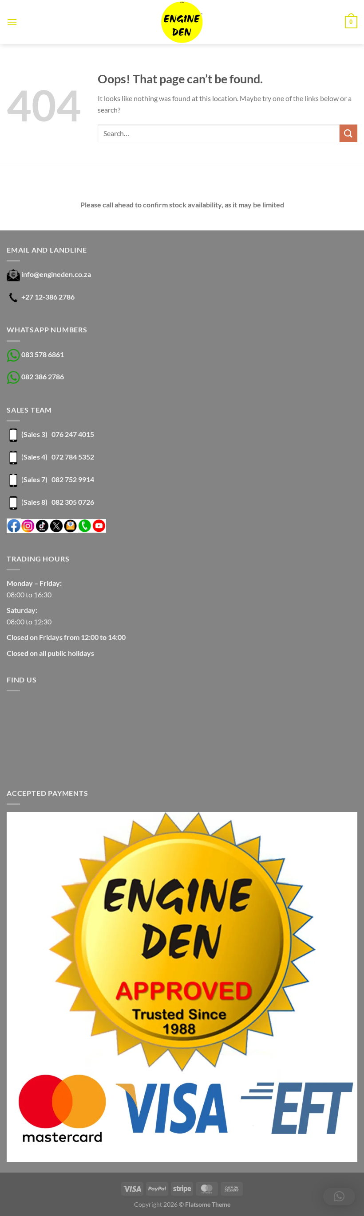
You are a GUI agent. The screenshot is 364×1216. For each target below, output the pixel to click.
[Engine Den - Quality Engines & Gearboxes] (182, 22)
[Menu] (12, 22)
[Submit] (348, 133)
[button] (339, 1196)
